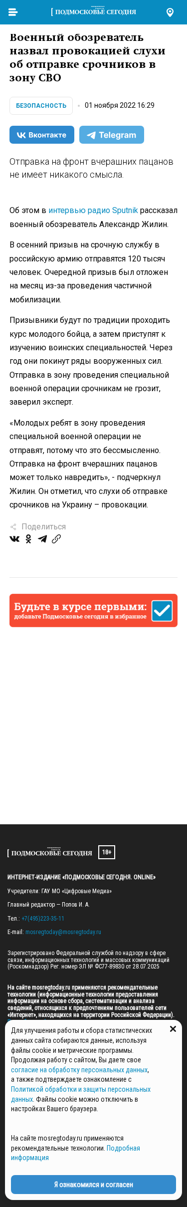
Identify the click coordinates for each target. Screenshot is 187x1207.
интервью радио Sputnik (93, 210)
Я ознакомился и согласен (93, 1185)
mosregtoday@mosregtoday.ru (63, 932)
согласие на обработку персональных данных (79, 1070)
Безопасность (41, 105)
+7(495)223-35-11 (42, 918)
